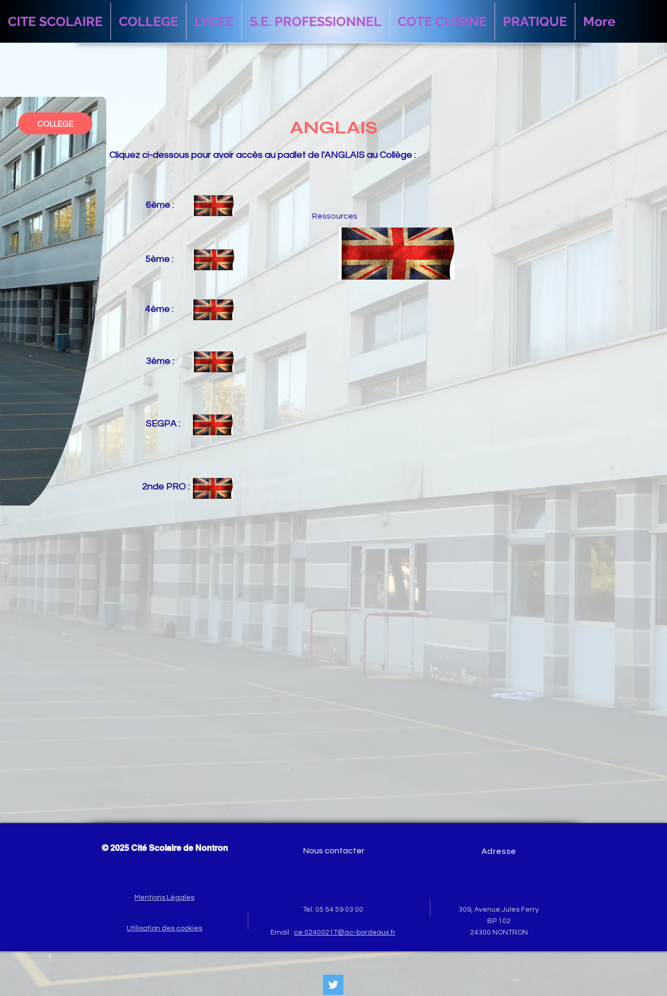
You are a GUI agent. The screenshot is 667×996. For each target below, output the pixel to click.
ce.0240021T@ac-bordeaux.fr (345, 932)
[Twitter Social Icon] (333, 985)
